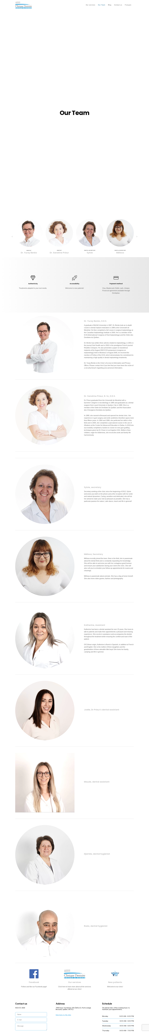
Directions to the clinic (63, 1015)
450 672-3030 (20, 1008)
